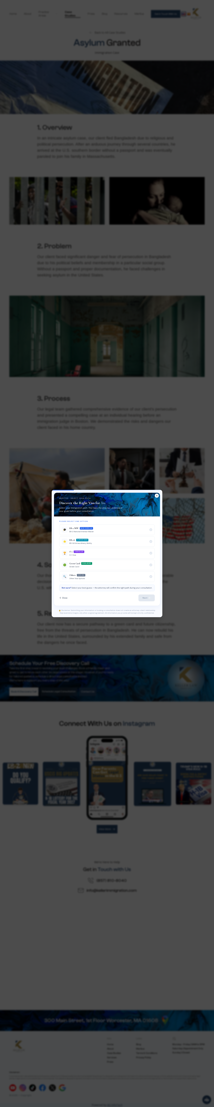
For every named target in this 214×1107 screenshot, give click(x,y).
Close (64, 597)
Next (145, 597)
